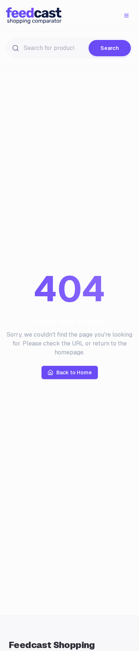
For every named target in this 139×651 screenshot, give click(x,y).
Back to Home (74, 372)
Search (109, 48)
